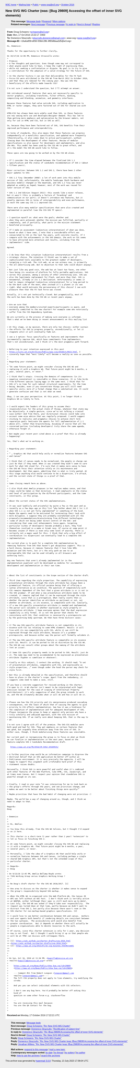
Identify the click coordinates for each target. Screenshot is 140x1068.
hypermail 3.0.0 (43, 1061)
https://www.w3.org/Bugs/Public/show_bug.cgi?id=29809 (42, 966)
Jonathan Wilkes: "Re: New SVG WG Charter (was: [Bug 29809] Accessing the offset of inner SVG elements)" (71, 1044)
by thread (58, 1052)
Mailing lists (24, 5)
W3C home (10, 5)
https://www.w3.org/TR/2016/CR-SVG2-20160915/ (34, 747)
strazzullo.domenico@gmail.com (48, 38)
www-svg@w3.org (50, 5)
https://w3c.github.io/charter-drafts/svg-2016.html (43, 941)
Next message (38, 24)
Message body (34, 21)
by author (80, 1052)
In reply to (71, 24)
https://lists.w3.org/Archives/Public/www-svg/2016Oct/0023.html (43, 352)
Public (36, 5)
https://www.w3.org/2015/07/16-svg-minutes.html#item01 (45, 946)
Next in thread (84, 24)
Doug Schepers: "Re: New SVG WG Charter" (48, 1026)
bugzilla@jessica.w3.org (60, 958)
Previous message (56, 24)
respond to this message (36, 1049)
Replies (96, 24)
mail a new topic (57, 1049)
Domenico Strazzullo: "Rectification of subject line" (55, 1029)
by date (49, 1052)
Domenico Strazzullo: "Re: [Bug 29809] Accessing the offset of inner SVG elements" (62, 1032)
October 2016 (67, 5)
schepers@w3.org (39, 32)
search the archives (50, 1055)
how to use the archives (28, 1055)
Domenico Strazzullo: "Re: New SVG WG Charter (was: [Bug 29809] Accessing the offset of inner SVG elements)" (73, 1041)
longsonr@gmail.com (64, 973)
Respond (46, 21)
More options (59, 21)
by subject (70, 1052)
